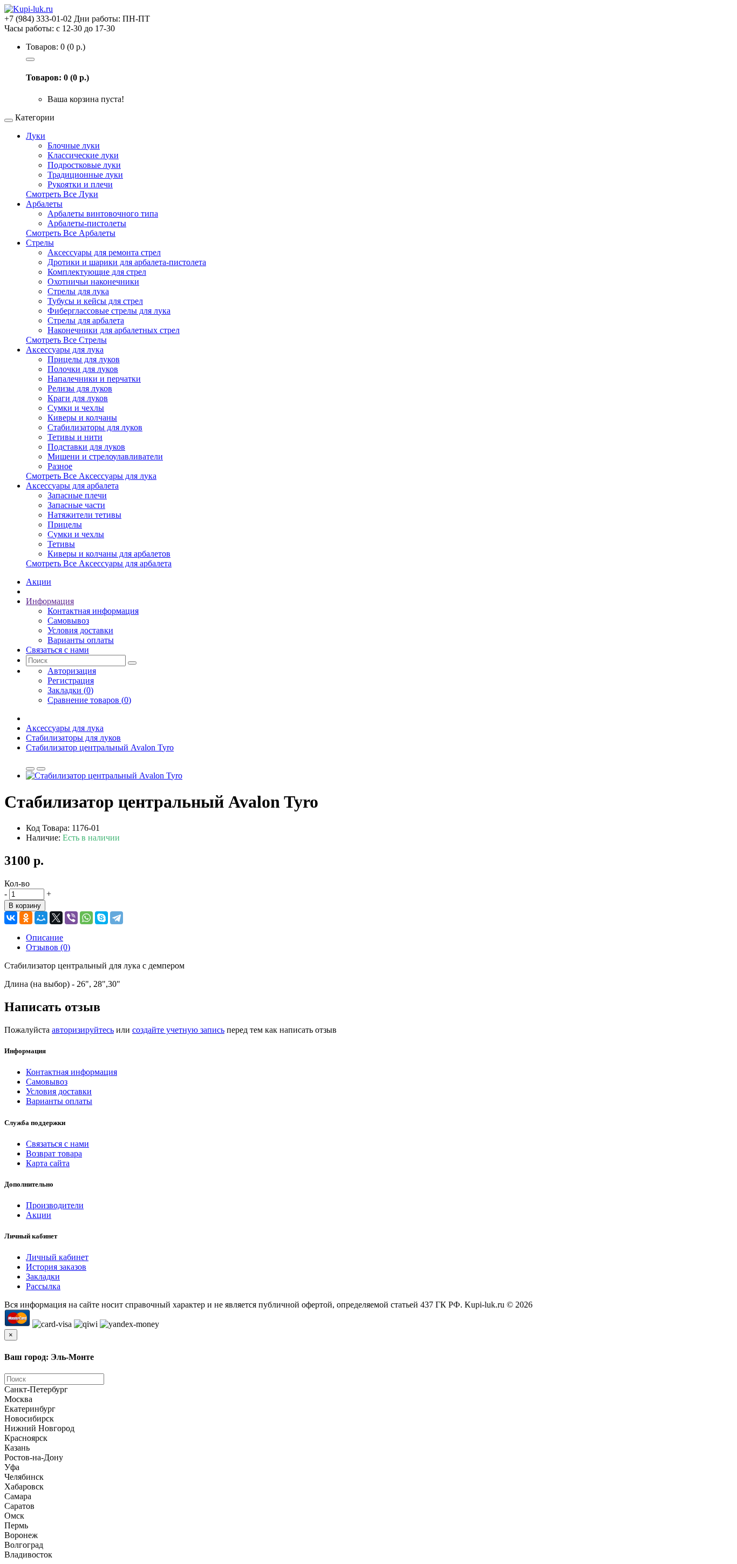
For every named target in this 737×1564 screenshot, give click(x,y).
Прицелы (64, 524)
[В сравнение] (41, 768)
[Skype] (101, 917)
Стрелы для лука (78, 291)
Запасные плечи (77, 495)
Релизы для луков (79, 388)
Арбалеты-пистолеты (86, 223)
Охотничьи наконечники (93, 281)
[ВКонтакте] (10, 917)
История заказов (56, 1266)
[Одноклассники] (25, 917)
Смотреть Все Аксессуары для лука (91, 475)
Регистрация (70, 680)
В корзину (25, 906)
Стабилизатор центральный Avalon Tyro (100, 747)
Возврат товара (54, 1153)
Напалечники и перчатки (94, 378)
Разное (59, 466)
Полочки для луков (82, 369)
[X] (56, 917)
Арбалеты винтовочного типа (102, 213)
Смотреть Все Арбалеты (70, 233)
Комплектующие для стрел (96, 271)
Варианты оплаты (80, 640)
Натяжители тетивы (84, 514)
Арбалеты (44, 203)
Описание (44, 937)
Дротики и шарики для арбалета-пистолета (126, 262)
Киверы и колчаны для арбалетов (108, 553)
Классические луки (83, 155)
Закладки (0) (70, 690)
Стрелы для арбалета (85, 320)
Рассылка (43, 1286)
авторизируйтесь (83, 1029)
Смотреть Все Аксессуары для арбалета (99, 563)
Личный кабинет (57, 1257)
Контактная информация (93, 610)
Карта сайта (48, 1163)
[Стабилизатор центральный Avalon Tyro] (104, 775)
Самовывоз (68, 620)
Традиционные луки (85, 174)
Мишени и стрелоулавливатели (105, 456)
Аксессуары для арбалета (72, 485)
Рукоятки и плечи (80, 184)
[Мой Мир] (41, 917)
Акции (38, 1215)
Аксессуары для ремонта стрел (104, 252)
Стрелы (40, 242)
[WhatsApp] (86, 917)
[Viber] (71, 917)
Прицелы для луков (83, 359)
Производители (55, 1205)
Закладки (43, 1276)
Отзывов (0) (48, 947)
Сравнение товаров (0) (89, 700)
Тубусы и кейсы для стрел (95, 301)
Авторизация (71, 670)
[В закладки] (30, 768)
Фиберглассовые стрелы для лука (108, 310)
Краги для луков (77, 398)
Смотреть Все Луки (62, 194)
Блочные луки (73, 145)
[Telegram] (116, 917)
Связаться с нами (57, 1143)
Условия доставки (80, 630)
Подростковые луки (84, 165)
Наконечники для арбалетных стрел (113, 330)
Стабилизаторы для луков (94, 427)
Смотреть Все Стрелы (66, 339)
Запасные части (76, 505)
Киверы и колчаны (82, 417)
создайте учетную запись (178, 1029)
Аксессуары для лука (65, 349)
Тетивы (61, 544)
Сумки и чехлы (75, 407)
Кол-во (17, 883)
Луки (35, 135)
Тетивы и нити (75, 437)
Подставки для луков (86, 446)
